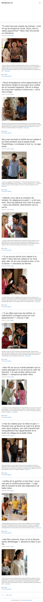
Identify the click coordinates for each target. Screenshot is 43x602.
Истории (5, 74)
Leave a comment (7, 76)
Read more (7, 71)
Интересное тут (7, 3)
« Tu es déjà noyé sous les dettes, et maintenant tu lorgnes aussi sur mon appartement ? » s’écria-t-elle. (18, 315)
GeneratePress (29, 600)
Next (10, 595)
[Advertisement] (21, 14)
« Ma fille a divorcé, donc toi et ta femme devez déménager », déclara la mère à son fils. (21, 541)
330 (7, 595)
